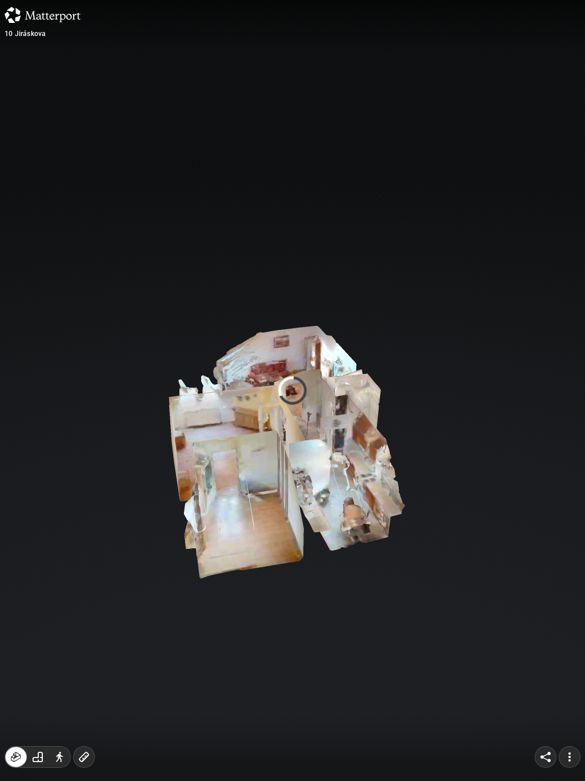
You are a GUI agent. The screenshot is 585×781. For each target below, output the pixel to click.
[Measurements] (84, 757)
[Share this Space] (545, 757)
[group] (38, 757)
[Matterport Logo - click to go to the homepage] (42, 15)
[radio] (16, 757)
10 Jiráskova (25, 34)
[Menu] (569, 757)
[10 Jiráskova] (292, 390)
